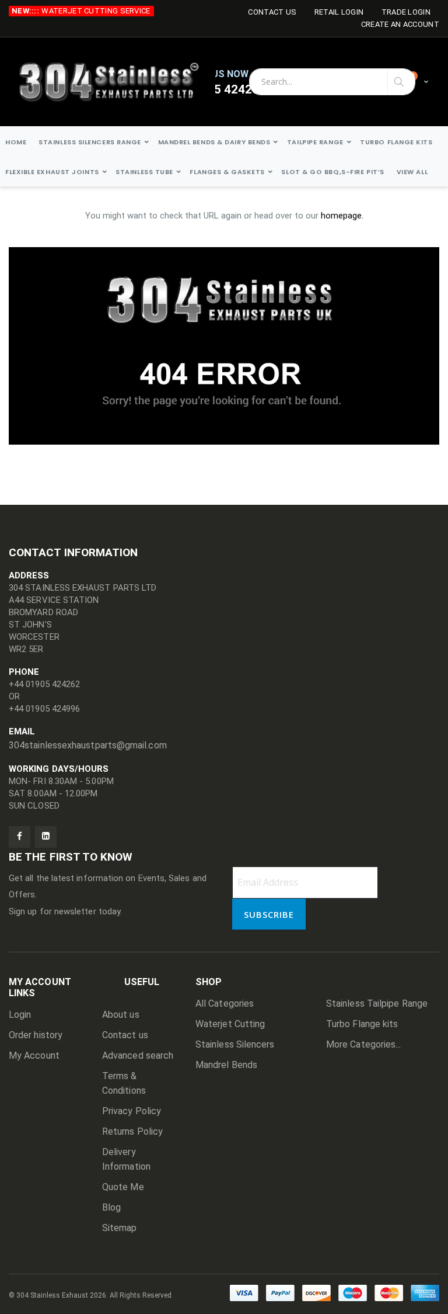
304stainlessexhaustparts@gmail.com (88, 745)
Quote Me (123, 1186)
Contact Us (272, 12)
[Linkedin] (46, 837)
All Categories (224, 1003)
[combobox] (332, 81)
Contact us (125, 1035)
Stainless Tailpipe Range (377, 1003)
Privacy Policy (131, 1111)
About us (120, 1014)
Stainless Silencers (235, 1044)
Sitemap (119, 1227)
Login (20, 1014)
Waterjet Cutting (230, 1023)
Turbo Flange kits (362, 1023)
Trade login (406, 12)
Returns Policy (132, 1131)
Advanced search (137, 1055)
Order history (35, 1035)
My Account (34, 1055)
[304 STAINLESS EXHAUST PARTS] (116, 82)
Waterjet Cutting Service (95, 10)
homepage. (342, 215)
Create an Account (400, 24)
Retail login (339, 12)
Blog (111, 1207)
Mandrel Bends (226, 1064)
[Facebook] (19, 837)
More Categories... (363, 1044)
